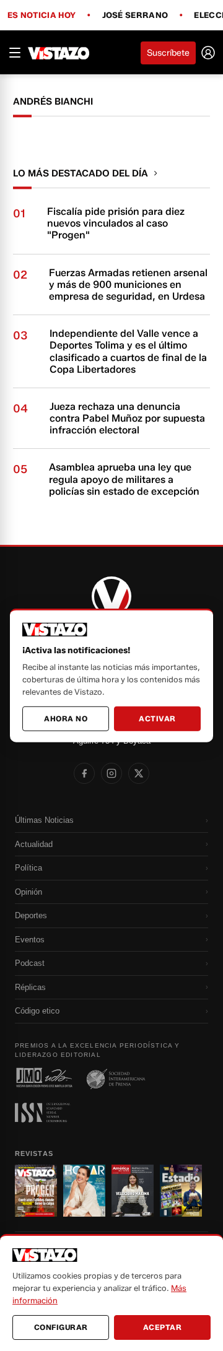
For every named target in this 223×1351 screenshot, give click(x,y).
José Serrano (135, 15)
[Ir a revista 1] (36, 1191)
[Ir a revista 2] (84, 1191)
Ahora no (65, 718)
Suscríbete (168, 53)
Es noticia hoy (41, 15)
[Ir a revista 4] (181, 1191)
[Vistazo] (58, 52)
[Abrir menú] (14, 52)
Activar (157, 718)
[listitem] (84, 773)
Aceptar (162, 1327)
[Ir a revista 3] (133, 1191)
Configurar (61, 1327)
